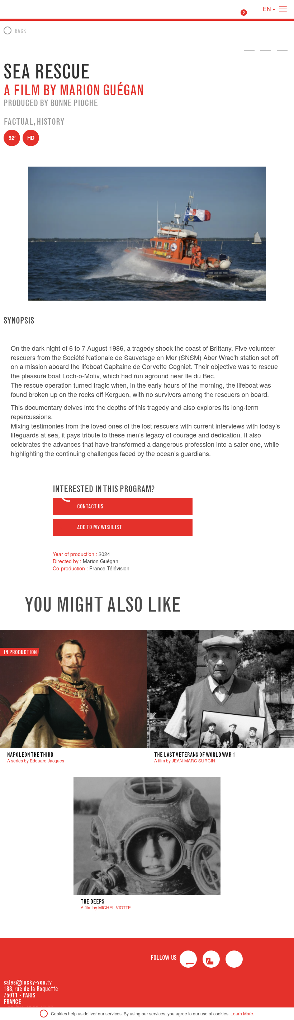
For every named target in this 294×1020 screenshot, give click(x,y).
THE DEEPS (92, 901)
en (267, 9)
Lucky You (19, 9)
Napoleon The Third (30, 754)
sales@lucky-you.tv (28, 982)
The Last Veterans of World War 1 (194, 754)
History (51, 121)
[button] (123, 506)
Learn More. (242, 1013)
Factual (18, 121)
